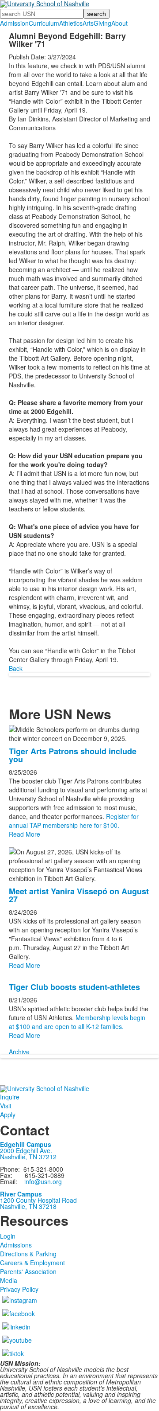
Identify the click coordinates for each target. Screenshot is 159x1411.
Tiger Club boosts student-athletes (74, 987)
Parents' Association (28, 1271)
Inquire (9, 1096)
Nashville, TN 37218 (28, 1206)
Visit (5, 1105)
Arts (88, 23)
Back (16, 668)
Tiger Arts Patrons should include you (72, 755)
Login (7, 1236)
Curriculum (44, 23)
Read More (24, 834)
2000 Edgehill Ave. (26, 1150)
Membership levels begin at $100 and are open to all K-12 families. (77, 1022)
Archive (19, 1052)
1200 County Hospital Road (38, 1200)
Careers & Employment (32, 1262)
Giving (102, 23)
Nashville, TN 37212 (28, 1156)
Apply (7, 1114)
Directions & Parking (28, 1253)
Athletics (71, 23)
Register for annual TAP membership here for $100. (74, 821)
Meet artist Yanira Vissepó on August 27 (79, 895)
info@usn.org (43, 1181)
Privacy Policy (19, 1289)
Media (8, 1280)
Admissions (16, 1244)
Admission (14, 23)
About (119, 23)
